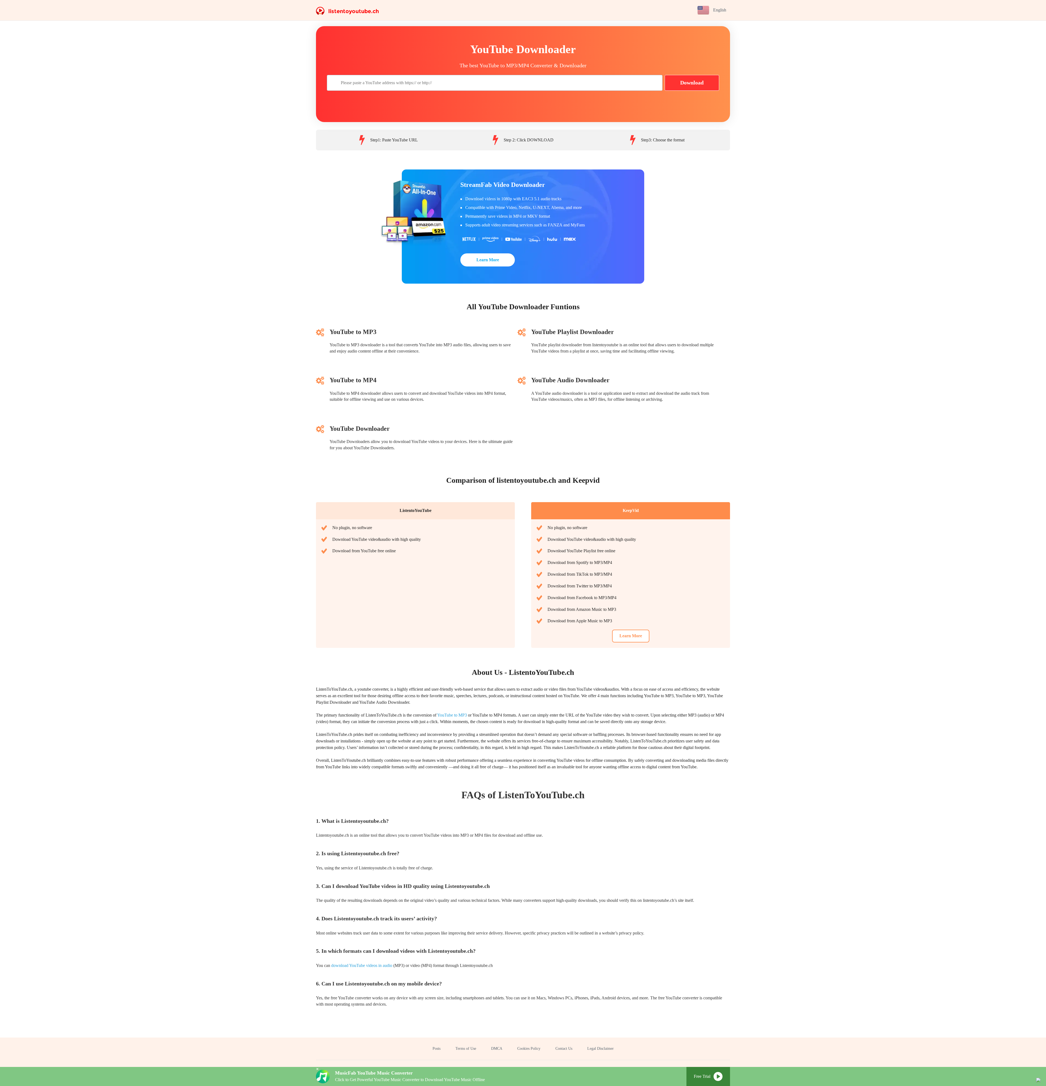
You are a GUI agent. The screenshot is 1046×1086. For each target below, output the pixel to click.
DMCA (496, 1048)
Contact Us (563, 1048)
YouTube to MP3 (452, 715)
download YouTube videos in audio (361, 965)
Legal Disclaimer (600, 1048)
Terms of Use (465, 1048)
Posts (436, 1048)
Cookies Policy (528, 1048)
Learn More (487, 259)
